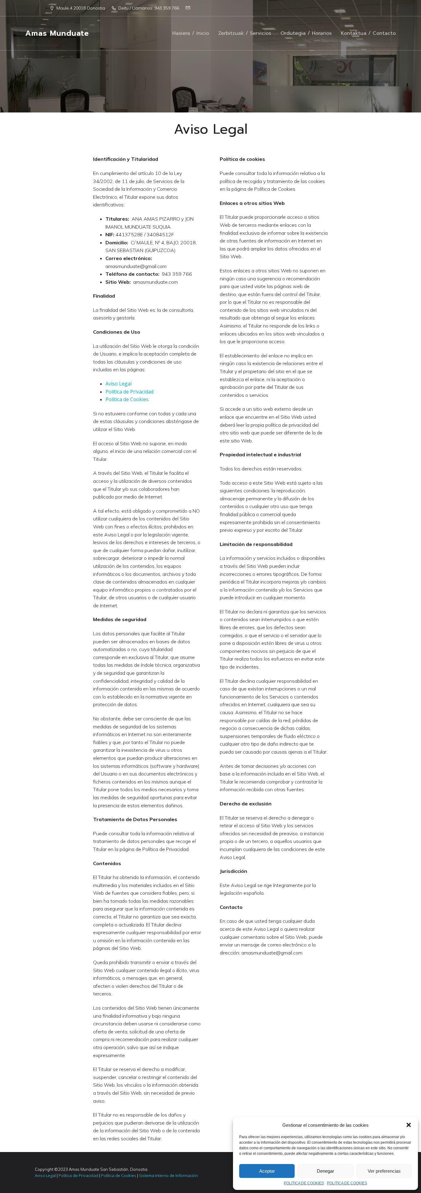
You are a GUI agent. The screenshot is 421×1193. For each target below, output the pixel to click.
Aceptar (267, 1171)
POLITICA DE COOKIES (304, 1183)
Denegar (325, 1171)
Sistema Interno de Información (168, 1175)
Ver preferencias (384, 1171)
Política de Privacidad (129, 391)
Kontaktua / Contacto (368, 33)
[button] (409, 1125)
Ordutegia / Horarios (306, 33)
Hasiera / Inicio (190, 33)
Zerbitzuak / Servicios (244, 33)
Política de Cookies (127, 399)
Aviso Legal (118, 383)
